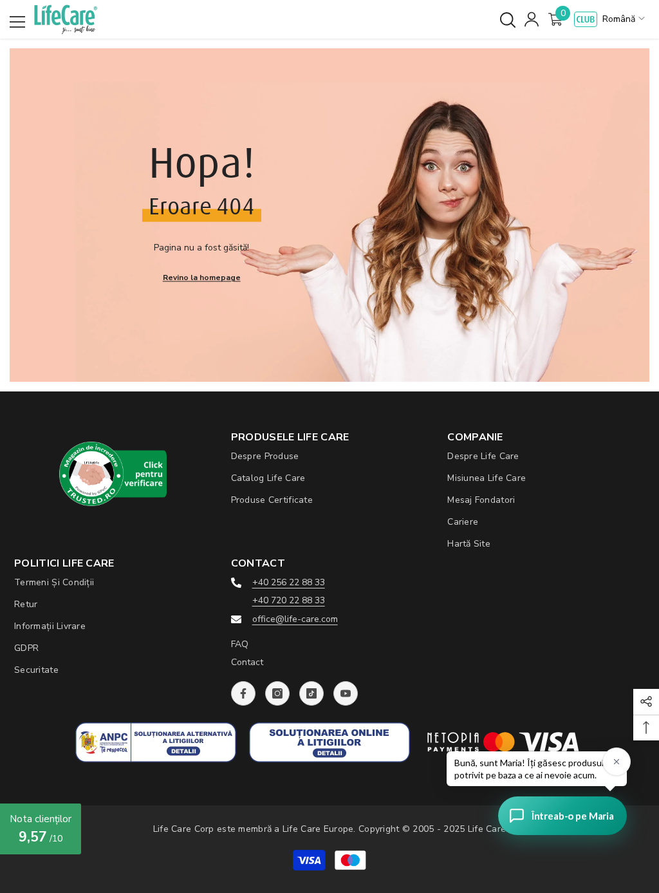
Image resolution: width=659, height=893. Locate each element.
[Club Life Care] (585, 19)
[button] (624, 19)
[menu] (17, 22)
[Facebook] (243, 693)
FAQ (239, 644)
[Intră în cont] (531, 19)
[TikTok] (311, 693)
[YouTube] (345, 693)
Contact (247, 662)
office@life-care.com (295, 619)
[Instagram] (277, 693)
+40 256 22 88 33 (288, 582)
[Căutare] (507, 20)
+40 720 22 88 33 (288, 600)
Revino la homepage (202, 277)
